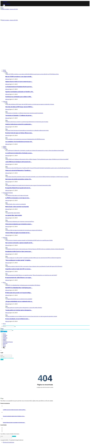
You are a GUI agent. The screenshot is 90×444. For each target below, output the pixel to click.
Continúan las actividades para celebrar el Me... (18, 96)
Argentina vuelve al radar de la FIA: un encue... (18, 269)
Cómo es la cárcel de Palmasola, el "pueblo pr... (18, 170)
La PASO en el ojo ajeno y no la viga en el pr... (17, 198)
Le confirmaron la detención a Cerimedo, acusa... (19, 153)
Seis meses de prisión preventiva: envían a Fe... (18, 179)
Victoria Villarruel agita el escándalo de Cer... (17, 232)
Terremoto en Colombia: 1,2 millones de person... (19, 115)
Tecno (4, 344)
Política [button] (4, 147)
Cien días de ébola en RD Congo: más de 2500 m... (19, 107)
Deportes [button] (5, 237)
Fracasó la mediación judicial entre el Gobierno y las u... (14, 416)
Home (4, 70)
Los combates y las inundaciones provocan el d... (19, 141)
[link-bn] (11, 43)
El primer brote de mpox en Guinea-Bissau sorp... (19, 133)
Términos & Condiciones (8, 442)
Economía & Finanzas (8, 342)
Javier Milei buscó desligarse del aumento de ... (18, 161)
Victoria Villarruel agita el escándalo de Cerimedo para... (14, 422)
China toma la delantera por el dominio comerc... (18, 224)
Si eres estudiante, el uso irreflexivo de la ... (17, 319)
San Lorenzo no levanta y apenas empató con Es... (19, 242)
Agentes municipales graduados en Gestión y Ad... (19, 91)
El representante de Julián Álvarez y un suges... (18, 277)
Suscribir (14, 436)
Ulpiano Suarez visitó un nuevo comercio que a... (19, 81)
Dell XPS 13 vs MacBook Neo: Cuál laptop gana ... (18, 287)
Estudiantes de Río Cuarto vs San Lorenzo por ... (18, 251)
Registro (8, 4)
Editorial (7, 79)
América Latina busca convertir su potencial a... (18, 124)
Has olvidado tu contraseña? (7, 358)
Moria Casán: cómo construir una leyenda (17, 206)
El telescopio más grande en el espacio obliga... (18, 292)
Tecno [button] (4, 282)
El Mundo (5, 338)
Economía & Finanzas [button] (8, 192)
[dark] (4, 5)
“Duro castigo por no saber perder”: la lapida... (18, 260)
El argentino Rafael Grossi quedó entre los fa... (18, 188)
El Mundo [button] (5, 101)
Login (4, 4)
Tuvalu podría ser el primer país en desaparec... (18, 310)
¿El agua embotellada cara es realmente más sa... (19, 301)
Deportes (5, 343)
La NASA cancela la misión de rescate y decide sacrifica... (14, 409)
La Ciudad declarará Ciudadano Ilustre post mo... (19, 86)
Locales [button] (4, 71)
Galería (4, 146)
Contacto (5, 1)
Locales (4, 336)
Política (4, 340)
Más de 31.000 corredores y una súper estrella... (19, 76)
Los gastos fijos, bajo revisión (13, 215)
